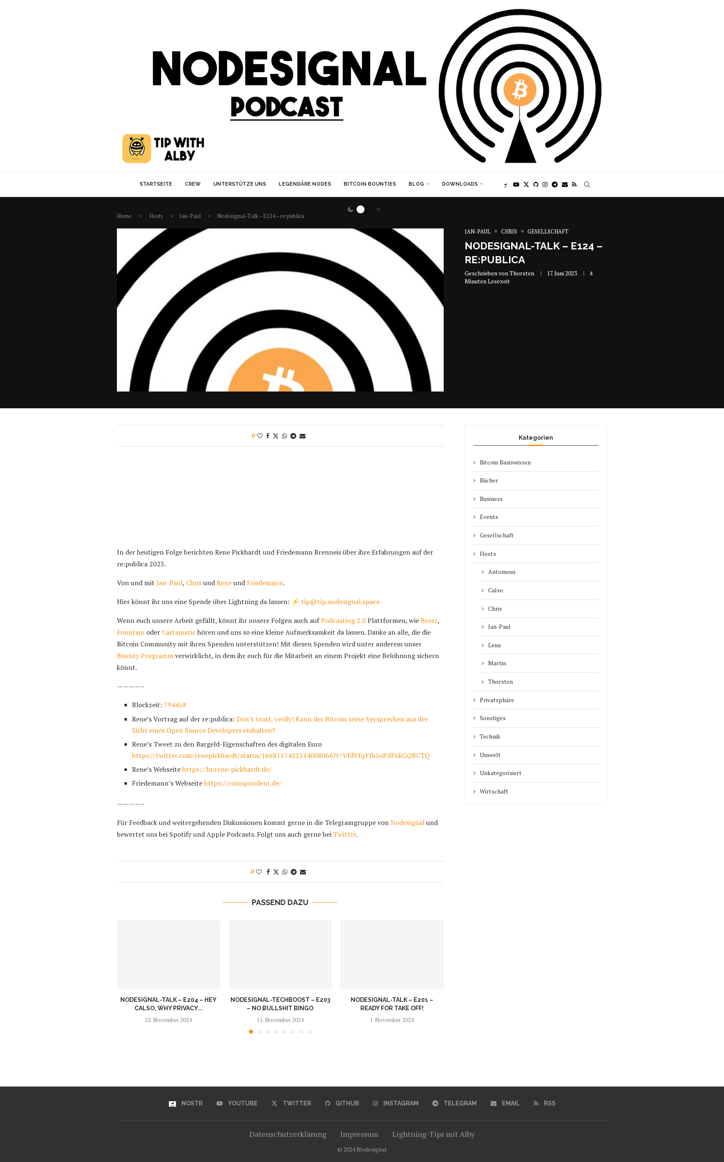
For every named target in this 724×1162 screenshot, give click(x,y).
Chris (194, 582)
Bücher (489, 480)
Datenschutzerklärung (287, 1134)
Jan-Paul (169, 582)
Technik (490, 736)
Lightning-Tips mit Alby (433, 1134)
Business (491, 499)
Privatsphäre (497, 700)
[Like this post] (260, 436)
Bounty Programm (146, 655)
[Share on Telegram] (293, 436)
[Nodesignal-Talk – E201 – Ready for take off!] (392, 954)
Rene (224, 582)
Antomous (502, 572)
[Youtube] (516, 184)
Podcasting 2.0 (342, 620)
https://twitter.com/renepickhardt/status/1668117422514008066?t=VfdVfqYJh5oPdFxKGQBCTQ (281, 755)
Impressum (359, 1134)
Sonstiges (493, 718)
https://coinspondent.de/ (243, 783)
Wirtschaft (494, 791)
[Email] (565, 184)
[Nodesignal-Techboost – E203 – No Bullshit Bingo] (280, 954)
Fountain (131, 632)
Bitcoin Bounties (370, 184)
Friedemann (265, 582)
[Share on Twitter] (276, 436)
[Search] (587, 184)
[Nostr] (505, 184)
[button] (128, 976)
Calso (495, 590)
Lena (494, 645)
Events (489, 517)
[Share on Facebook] (267, 436)
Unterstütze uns (239, 184)
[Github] (535, 184)
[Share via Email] (302, 436)
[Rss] (574, 184)
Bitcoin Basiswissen (505, 462)
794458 (175, 704)
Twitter (344, 834)
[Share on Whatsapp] (284, 436)
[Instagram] (545, 184)
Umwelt (490, 755)
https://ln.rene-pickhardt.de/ (227, 769)
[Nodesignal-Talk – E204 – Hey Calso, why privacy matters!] (168, 954)
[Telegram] (555, 184)
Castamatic (178, 632)
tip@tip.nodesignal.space (340, 601)
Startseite (156, 184)
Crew (193, 184)
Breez (428, 620)
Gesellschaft (497, 535)
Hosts (488, 554)
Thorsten (521, 273)
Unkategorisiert (501, 773)
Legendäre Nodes (305, 184)
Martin (497, 663)
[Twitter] (526, 184)
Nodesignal (406, 822)
